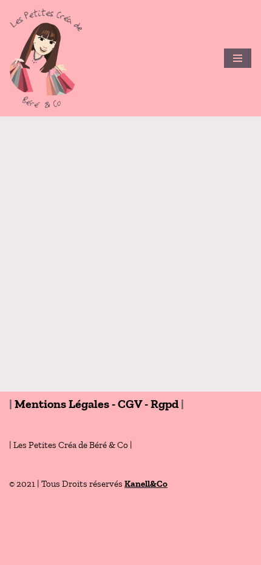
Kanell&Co (146, 483)
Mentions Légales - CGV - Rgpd (96, 403)
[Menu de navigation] (237, 58)
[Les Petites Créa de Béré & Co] (48, 58)
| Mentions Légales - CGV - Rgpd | (130, 505)
